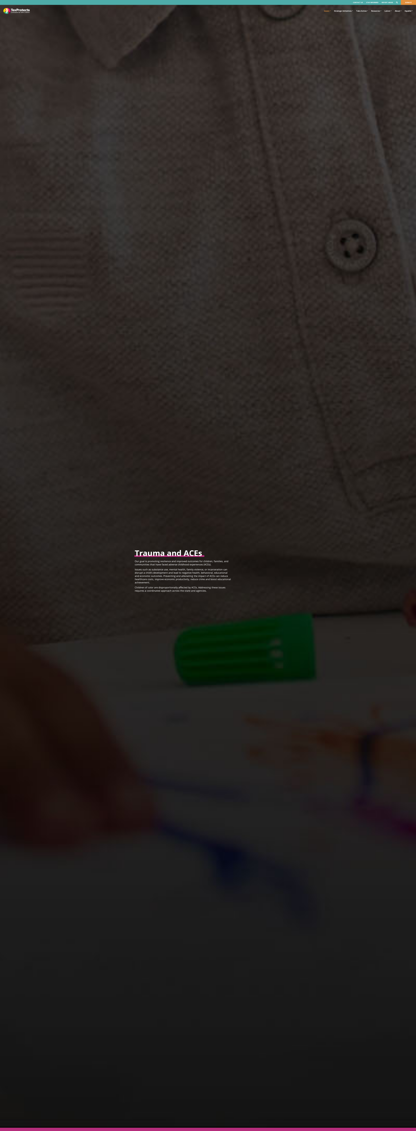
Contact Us (358, 2)
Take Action (361, 11)
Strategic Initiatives (343, 11)
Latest (387, 11)
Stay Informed (372, 2)
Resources (375, 11)
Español (408, 11)
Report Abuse (387, 2)
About (397, 11)
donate (408, 2)
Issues (326, 11)
